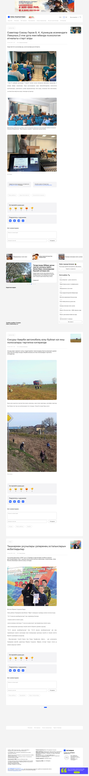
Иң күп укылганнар (53, 20)
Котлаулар (63, 20)
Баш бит (10, 20)
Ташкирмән (22, 695)
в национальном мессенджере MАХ (43, 185)
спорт (10, 541)
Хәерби (29, 526)
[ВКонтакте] (10, 221)
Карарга (77, 772)
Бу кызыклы (32, 20)
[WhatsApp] (23, 221)
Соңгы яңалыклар (41, 20)
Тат (66, 17)
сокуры (10, 526)
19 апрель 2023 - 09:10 (11, 553)
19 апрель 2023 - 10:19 (11, 346)
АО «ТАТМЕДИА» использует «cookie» (16, 768)
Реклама (16, 20)
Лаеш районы (12, 195)
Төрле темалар (57, 727)
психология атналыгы (38, 195)
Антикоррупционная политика (14, 768)
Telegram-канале (14, 185)
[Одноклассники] (14, 221)
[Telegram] (19, 221)
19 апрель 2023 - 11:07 (11, 42)
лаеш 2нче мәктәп (24, 195)
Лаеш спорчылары (34, 695)
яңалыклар (11, 28)
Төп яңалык (24, 20)
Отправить (52, 240)
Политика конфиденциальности (14, 770)
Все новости (70, 321)
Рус (60, 17)
